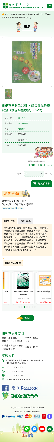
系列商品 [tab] (25, 220)
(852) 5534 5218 (15, 371)
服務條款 (18, 411)
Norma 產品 (23, 123)
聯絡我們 (36, 411)
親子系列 (21, 14)
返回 (27, 318)
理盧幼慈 (21, 129)
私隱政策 (27, 411)
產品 (13, 14)
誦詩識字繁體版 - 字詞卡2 (39, 291)
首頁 (6, 14)
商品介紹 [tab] (9, 220)
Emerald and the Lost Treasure (15, 293)
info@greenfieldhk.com (12, 208)
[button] (19, 307)
